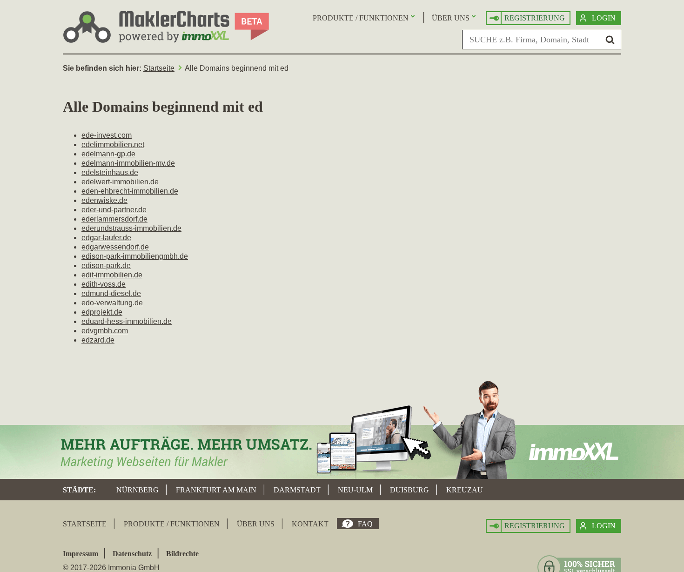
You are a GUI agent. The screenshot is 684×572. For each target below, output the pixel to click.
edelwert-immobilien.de (120, 182)
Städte (78, 490)
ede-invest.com (106, 135)
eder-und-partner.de (114, 210)
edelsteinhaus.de (109, 172)
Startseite (158, 68)
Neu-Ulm (355, 490)
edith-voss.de (103, 284)
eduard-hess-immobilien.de (126, 321)
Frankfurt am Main (216, 490)
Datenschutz (132, 554)
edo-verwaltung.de (112, 303)
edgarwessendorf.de (115, 247)
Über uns (450, 18)
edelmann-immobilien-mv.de (128, 163)
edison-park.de (106, 265)
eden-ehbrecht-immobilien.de (129, 191)
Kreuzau (464, 490)
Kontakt (310, 524)
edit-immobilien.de (111, 275)
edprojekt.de (101, 312)
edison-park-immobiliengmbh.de (134, 256)
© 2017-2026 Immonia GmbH (111, 568)
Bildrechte (182, 554)
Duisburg (409, 490)
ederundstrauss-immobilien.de (131, 228)
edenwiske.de (104, 200)
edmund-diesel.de (111, 293)
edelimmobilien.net (112, 144)
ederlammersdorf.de (114, 219)
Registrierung (534, 18)
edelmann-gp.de (108, 154)
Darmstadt (297, 490)
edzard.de (97, 340)
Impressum (80, 554)
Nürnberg (137, 490)
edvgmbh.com (104, 331)
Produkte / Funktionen (361, 18)
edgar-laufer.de (106, 238)
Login (604, 18)
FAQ (365, 524)
